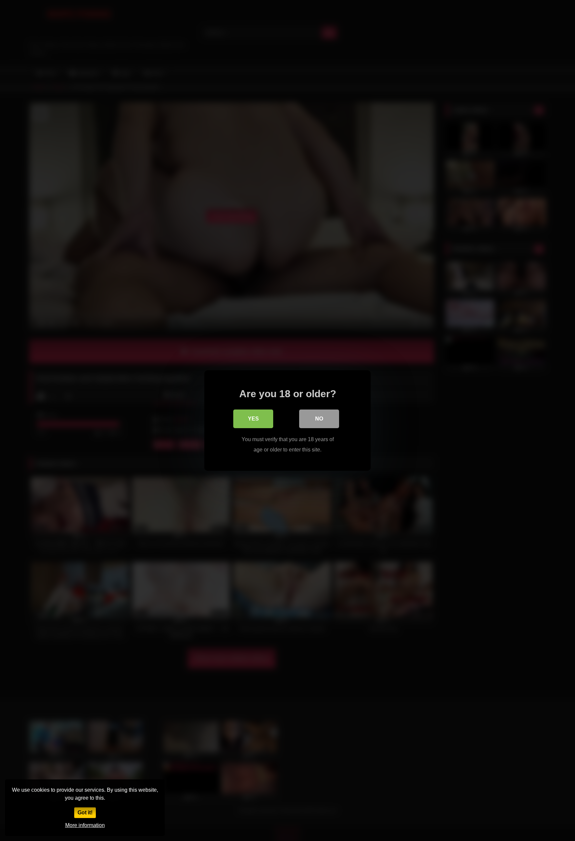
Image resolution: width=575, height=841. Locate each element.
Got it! (85, 812)
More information (85, 825)
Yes (253, 418)
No (319, 418)
